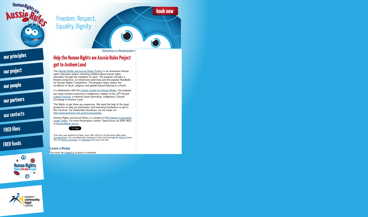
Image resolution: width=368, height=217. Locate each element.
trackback (86, 140)
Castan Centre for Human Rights (98, 90)
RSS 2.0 (123, 137)
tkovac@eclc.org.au (67, 123)
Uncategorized (60, 137)
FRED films (22, 128)
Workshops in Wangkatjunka (118, 50)
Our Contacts (22, 114)
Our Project (22, 70)
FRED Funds (22, 143)
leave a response (70, 140)
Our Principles (22, 55)
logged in (69, 152)
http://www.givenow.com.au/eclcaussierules (77, 113)
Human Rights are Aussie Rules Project (80, 71)
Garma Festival (62, 96)
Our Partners (22, 99)
